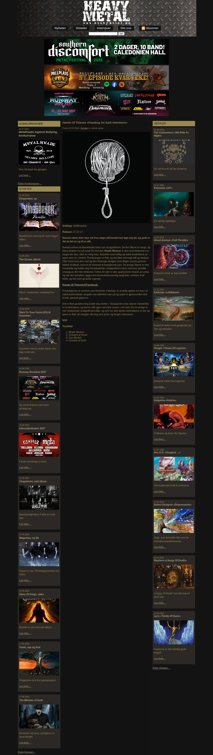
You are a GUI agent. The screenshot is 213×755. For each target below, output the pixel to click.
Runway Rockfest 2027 (32, 372)
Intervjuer (104, 28)
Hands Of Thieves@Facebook (80, 285)
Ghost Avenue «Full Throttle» (171, 240)
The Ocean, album (30, 259)
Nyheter (60, 28)
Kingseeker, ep (28, 198)
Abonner (152, 28)
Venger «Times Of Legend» (170, 348)
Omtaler (81, 28)
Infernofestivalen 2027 (32, 428)
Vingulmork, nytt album (33, 481)
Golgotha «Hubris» (165, 400)
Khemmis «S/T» (163, 188)
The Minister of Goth (31, 700)
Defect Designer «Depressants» (172, 504)
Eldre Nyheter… (27, 752)
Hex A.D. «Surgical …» (167, 452)
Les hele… (25, 175)
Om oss (126, 28)
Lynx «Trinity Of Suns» (167, 616)
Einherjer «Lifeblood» (166, 292)
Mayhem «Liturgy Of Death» (170, 560)
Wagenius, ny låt (29, 538)
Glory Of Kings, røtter (31, 594)
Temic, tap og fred (29, 647)
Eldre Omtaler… (161, 668)
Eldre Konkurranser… (30, 183)
